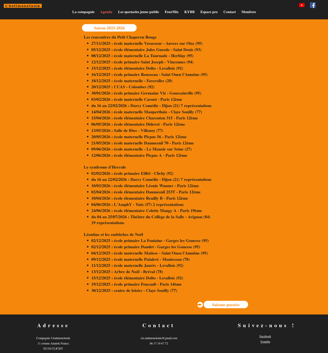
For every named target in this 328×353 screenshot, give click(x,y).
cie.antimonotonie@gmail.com (159, 338)
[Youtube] (302, 5)
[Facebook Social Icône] (313, 5)
